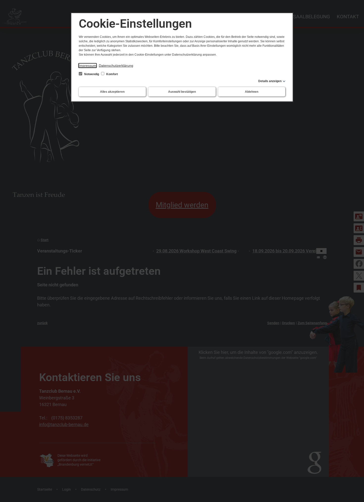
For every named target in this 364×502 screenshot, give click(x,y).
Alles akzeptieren (112, 91)
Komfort (111, 74)
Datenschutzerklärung (116, 66)
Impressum (87, 66)
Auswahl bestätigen (182, 91)
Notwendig (91, 74)
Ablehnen (251, 91)
